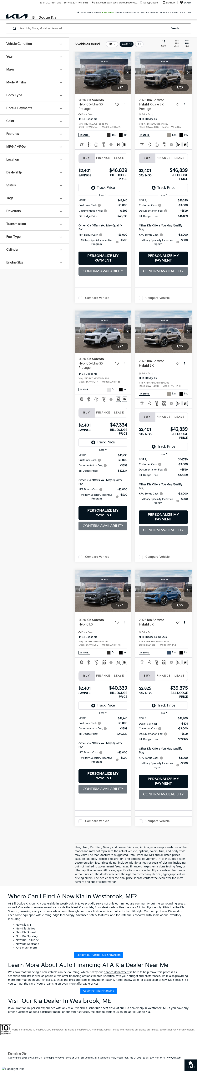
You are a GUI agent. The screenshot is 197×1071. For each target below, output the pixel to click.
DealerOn (36, 1057)
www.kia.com (174, 1057)
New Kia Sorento (26, 932)
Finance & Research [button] (127, 13)
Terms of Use (71, 1057)
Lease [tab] (119, 158)
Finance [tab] (103, 158)
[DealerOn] (18, 1053)
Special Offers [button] (149, 13)
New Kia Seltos (25, 928)
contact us (112, 1012)
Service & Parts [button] (169, 13)
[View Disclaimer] (111, 145)
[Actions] (124, 104)
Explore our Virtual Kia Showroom (99, 955)
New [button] (83, 13)
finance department (116, 972)
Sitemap (48, 1057)
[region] (102, 224)
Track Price (106, 188)
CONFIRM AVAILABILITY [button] (103, 271)
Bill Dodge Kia (21, 903)
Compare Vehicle (97, 298)
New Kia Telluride (27, 940)
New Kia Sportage (27, 936)
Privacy (58, 1057)
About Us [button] (185, 13)
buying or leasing (102, 980)
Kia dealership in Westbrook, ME (58, 903)
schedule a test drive (102, 1008)
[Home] (78, 12)
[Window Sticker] (124, 144)
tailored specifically (105, 976)
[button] (127, 73)
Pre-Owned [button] (94, 13)
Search (175, 28)
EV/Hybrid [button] (108, 13)
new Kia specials (173, 980)
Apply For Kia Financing (98, 990)
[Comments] (118, 144)
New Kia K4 (23, 924)
